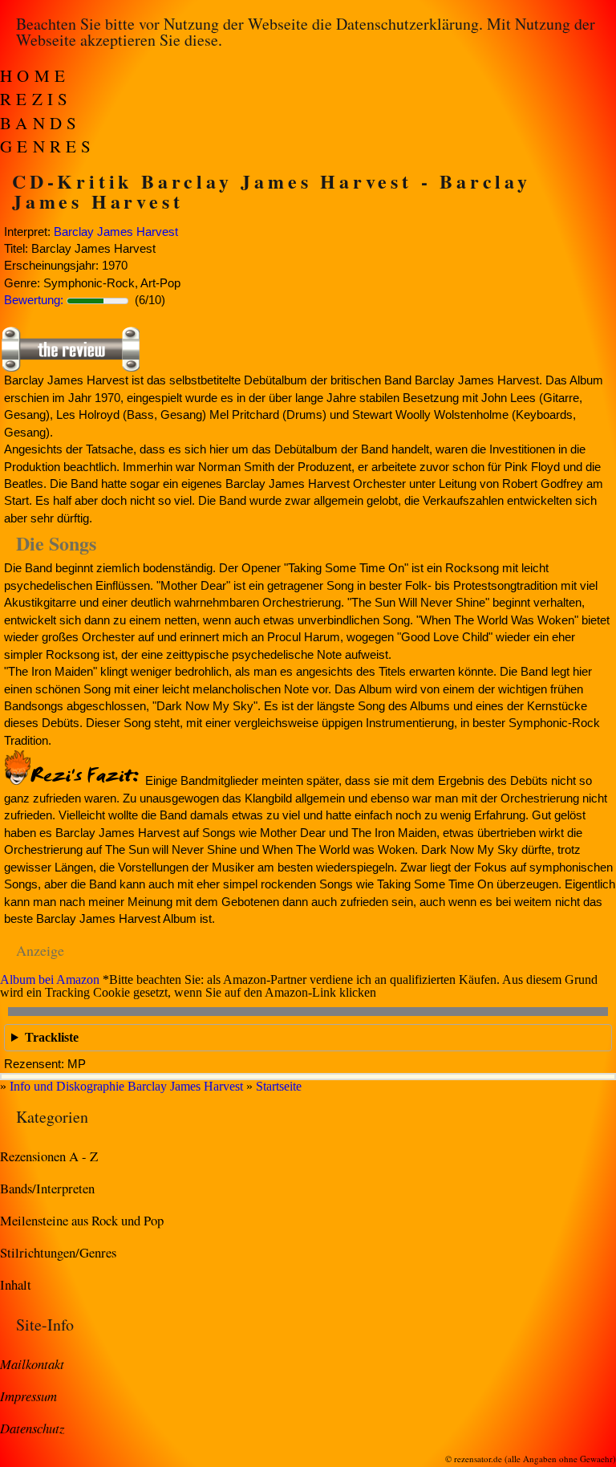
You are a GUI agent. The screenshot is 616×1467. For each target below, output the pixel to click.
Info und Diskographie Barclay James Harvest (126, 1086)
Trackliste (52, 1037)
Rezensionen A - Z (49, 1156)
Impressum (28, 1395)
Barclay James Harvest (116, 231)
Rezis (36, 98)
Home (35, 75)
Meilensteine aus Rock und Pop (82, 1220)
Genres (48, 146)
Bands (41, 123)
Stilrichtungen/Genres (58, 1252)
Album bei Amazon (49, 979)
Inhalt (15, 1284)
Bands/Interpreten (47, 1188)
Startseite (279, 1086)
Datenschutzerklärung (407, 24)
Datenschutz (32, 1428)
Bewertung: (33, 300)
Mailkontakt (32, 1363)
